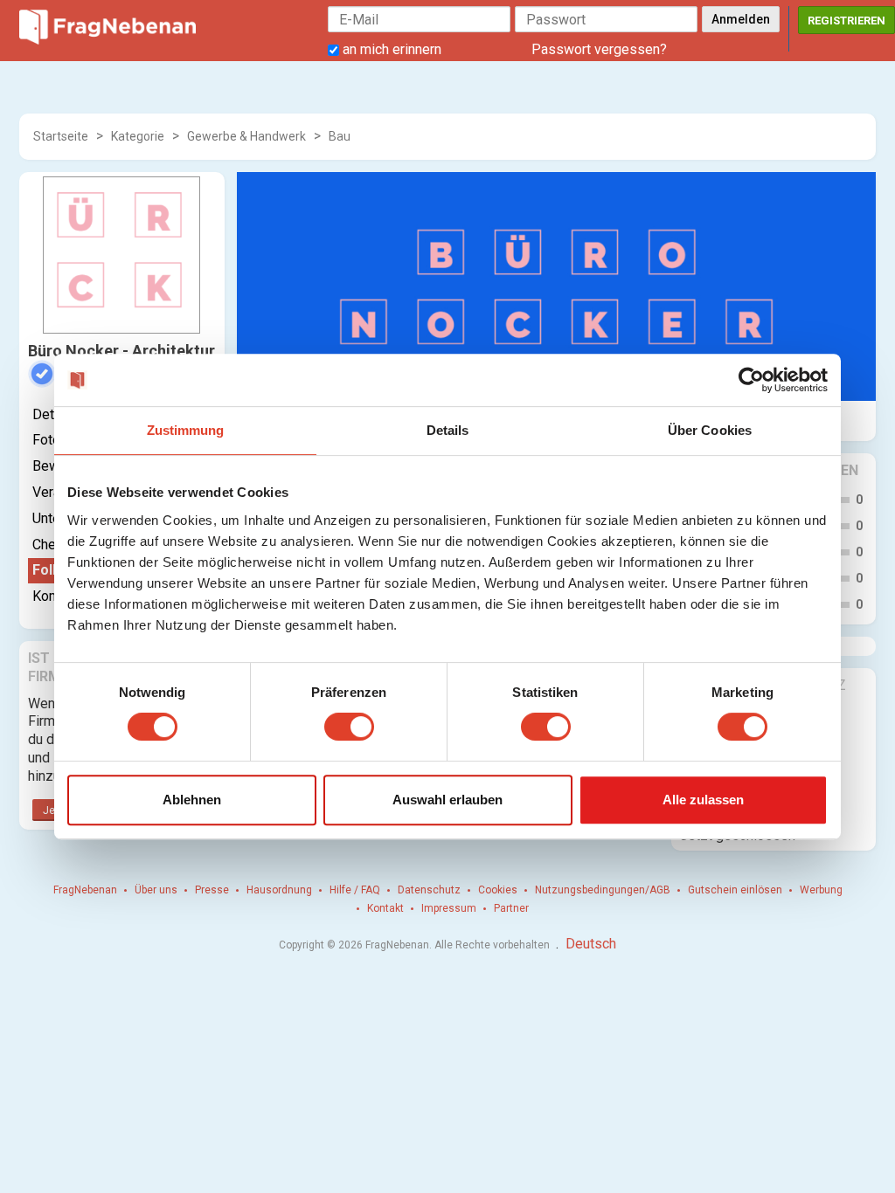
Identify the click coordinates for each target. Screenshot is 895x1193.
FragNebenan (85, 890)
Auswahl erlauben (447, 799)
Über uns (156, 890)
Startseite (60, 136)
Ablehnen (192, 799)
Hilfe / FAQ (355, 890)
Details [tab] (448, 430)
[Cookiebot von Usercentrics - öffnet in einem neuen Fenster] (751, 380)
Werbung (821, 890)
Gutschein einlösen (735, 890)
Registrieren (846, 20)
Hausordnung (279, 890)
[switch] (349, 727)
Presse (212, 890)
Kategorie (137, 136)
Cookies (497, 890)
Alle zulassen (703, 799)
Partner (511, 908)
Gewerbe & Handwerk (246, 136)
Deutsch (590, 943)
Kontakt (385, 908)
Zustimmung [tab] (186, 430)
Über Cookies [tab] (710, 430)
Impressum (448, 908)
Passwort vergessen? (599, 49)
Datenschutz (429, 890)
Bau (339, 136)
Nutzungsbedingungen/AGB (602, 890)
